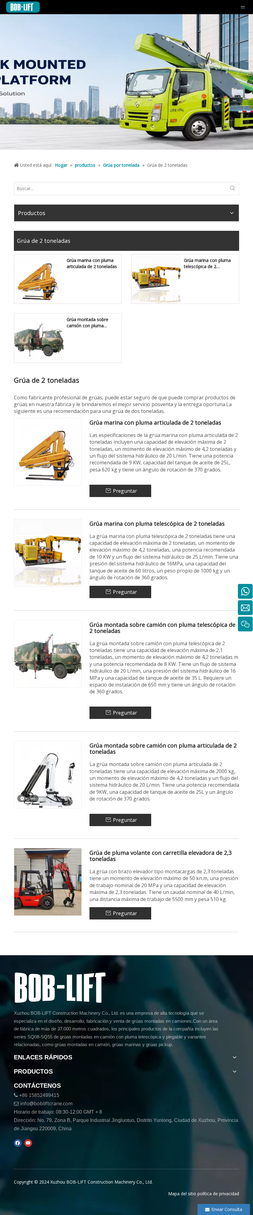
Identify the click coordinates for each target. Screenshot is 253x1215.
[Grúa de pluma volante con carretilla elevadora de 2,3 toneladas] (47, 881)
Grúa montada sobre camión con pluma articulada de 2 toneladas (163, 748)
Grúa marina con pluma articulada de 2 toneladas (92, 263)
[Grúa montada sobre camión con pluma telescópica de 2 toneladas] (39, 337)
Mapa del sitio (182, 1194)
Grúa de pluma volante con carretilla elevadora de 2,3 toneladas (160, 856)
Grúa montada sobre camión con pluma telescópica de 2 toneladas (93, 322)
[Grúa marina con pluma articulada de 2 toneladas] (39, 278)
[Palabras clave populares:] (232, 188)
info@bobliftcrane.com (46, 1103)
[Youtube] (28, 1143)
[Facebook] (18, 1143)
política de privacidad (218, 1194)
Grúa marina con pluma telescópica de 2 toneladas (207, 263)
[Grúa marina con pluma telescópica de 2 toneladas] (156, 278)
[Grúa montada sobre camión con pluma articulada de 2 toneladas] (47, 774)
